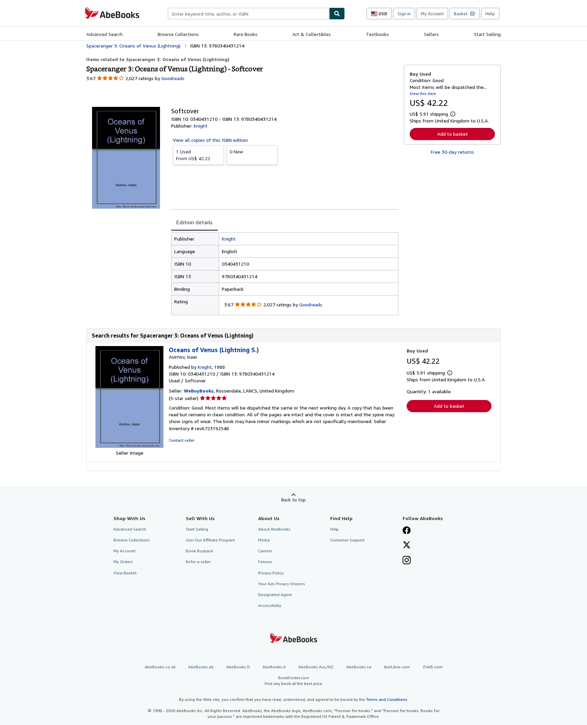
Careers (265, 550)
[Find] (337, 13)
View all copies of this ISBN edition (210, 140)
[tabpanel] (284, 273)
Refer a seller (198, 561)
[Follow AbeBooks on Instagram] (407, 561)
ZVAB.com (433, 666)
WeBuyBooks (199, 391)
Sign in (404, 13)
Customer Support (347, 539)
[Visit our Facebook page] (407, 530)
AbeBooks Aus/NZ (316, 666)
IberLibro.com (397, 666)
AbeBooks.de (201, 666)
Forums (265, 561)
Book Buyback (199, 550)
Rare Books (245, 34)
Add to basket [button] (452, 134)
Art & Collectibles (311, 34)
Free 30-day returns (452, 152)
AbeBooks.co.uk (160, 666)
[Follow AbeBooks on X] (407, 545)
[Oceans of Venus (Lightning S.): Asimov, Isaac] (129, 446)
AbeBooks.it (274, 666)
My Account (432, 13)
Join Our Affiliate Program (210, 539)
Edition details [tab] (194, 222)
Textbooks (377, 34)
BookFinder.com (293, 680)
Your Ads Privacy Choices (281, 583)
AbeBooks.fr (238, 666)
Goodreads (172, 78)
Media (264, 539)
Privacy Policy (271, 572)
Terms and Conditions (386, 699)
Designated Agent (275, 594)
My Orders (123, 561)
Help (490, 13)
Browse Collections (178, 34)
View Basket (125, 572)
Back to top (293, 499)
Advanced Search (104, 34)
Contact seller (182, 440)
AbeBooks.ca (358, 666)
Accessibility (269, 605)
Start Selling (487, 34)
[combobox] (248, 13)
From (193, 155)
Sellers (431, 34)
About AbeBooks (274, 529)
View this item (423, 93)
